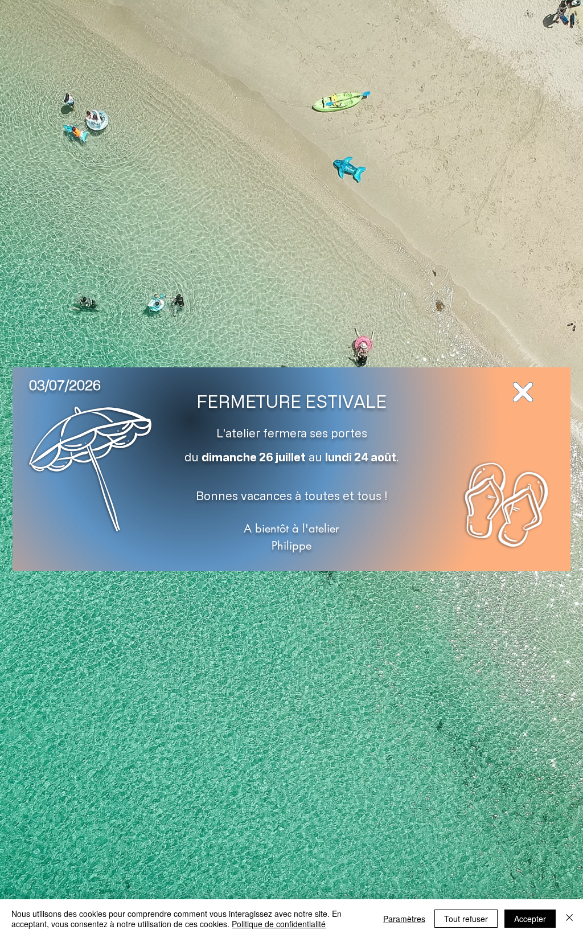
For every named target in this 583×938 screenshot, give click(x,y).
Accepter (530, 918)
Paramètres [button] (404, 918)
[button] (523, 392)
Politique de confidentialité (279, 923)
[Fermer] (569, 918)
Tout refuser (466, 918)
